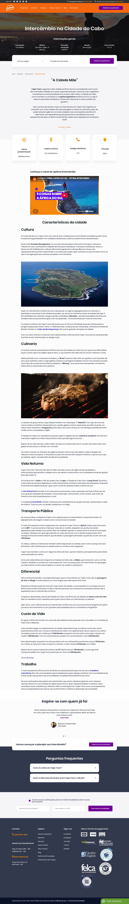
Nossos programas (44, 834)
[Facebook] (14, 1)
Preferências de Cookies (47, 860)
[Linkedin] (26, 1)
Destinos (41, 838)
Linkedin (66, 849)
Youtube (67, 841)
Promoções (74, 8)
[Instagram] (17, 1)
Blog (65, 8)
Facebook (67, 834)
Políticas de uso (60, 901)
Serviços (41, 841)
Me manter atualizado (100, 808)
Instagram (67, 838)
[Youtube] (20, 1)
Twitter (66, 845)
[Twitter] (23, 1)
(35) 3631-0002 (80, 1)
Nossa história (43, 845)
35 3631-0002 (119, 1)
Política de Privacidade (46, 856)
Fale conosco (43, 849)
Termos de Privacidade (76, 901)
